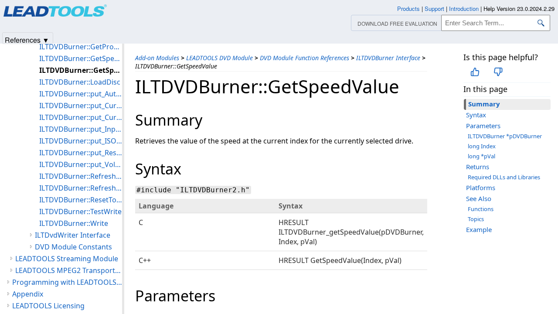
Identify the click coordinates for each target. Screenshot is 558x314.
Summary (484, 103)
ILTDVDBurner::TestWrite (80, 211)
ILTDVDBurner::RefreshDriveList (80, 176)
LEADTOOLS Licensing (48, 306)
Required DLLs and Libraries (504, 177)
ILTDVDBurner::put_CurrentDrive (80, 105)
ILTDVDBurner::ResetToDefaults (80, 200)
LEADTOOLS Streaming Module (66, 258)
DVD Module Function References (304, 58)
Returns (477, 166)
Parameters (483, 125)
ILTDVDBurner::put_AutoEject (80, 94)
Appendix (27, 294)
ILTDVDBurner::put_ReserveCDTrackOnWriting (80, 152)
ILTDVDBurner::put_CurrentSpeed (80, 117)
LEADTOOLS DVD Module (219, 58)
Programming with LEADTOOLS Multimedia (67, 282)
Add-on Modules (157, 58)
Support (434, 8)
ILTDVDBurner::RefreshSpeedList (80, 188)
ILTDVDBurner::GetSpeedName (80, 58)
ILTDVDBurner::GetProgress (80, 46)
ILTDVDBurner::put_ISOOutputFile (80, 141)
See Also (478, 198)
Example (479, 229)
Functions (480, 209)
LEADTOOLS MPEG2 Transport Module (68, 270)
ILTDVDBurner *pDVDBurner (505, 136)
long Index (482, 146)
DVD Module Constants (73, 247)
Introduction (464, 8)
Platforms (480, 187)
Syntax (476, 114)
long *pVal (481, 156)
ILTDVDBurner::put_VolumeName (80, 164)
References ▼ (27, 39)
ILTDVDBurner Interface (388, 58)
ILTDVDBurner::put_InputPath (80, 129)
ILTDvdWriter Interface (72, 235)
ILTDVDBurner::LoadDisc (79, 82)
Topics (476, 219)
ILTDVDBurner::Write (73, 223)
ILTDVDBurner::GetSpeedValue (80, 70)
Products (408, 8)
